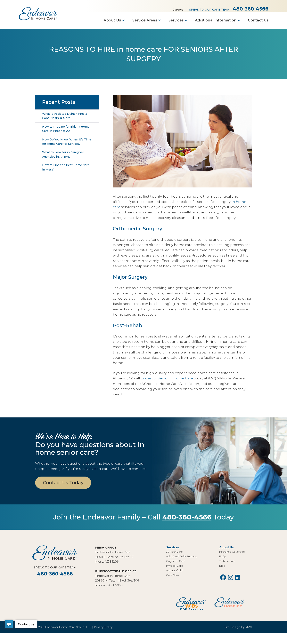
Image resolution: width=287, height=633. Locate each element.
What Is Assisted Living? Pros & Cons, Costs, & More (64, 116)
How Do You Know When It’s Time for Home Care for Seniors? (66, 142)
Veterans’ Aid (174, 570)
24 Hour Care (174, 551)
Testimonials (226, 561)
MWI (248, 627)
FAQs (222, 556)
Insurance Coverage (232, 551)
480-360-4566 (250, 9)
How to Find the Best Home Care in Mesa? (65, 167)
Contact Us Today (63, 482)
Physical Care (174, 565)
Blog (222, 565)
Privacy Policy (103, 627)
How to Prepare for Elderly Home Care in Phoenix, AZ (65, 129)
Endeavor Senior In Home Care (167, 378)
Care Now (172, 575)
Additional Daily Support (181, 556)
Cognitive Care (175, 561)
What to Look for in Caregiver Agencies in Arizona (63, 154)
